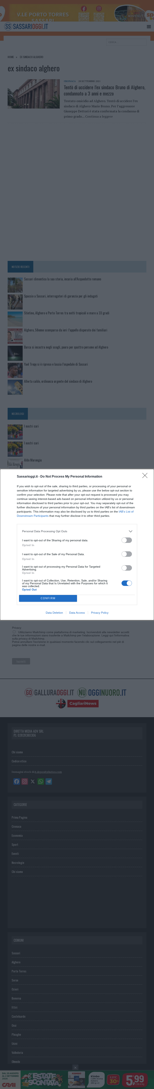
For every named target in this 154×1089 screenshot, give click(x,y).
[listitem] (77, 531)
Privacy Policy (99, 612)
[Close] (146, 477)
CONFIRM (48, 598)
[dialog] (77, 544)
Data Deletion (54, 612)
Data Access (77, 612)
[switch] (127, 540)
